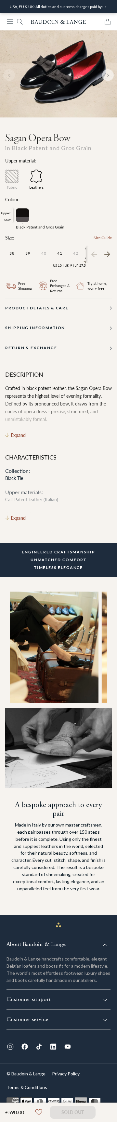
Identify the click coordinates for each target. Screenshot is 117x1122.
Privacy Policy (66, 1073)
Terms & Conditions (26, 1087)
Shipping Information (35, 327)
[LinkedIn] (53, 1046)
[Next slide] (108, 75)
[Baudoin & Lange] (58, 21)
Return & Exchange (31, 347)
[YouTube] (68, 1046)
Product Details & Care (37, 307)
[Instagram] (10, 1046)
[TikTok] (39, 1046)
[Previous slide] (9, 75)
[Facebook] (25, 1046)
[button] (9, 21)
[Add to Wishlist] (38, 1112)
